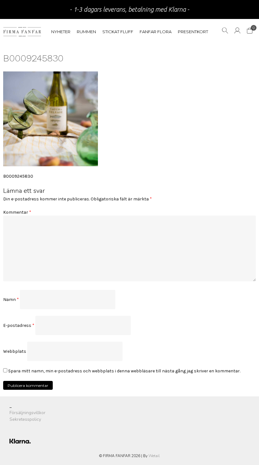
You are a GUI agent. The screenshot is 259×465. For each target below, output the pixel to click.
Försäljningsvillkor (27, 413)
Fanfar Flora (156, 31)
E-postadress (18, 325)
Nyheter (60, 31)
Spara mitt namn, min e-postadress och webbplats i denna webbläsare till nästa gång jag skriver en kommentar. (124, 371)
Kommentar (17, 212)
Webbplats (14, 351)
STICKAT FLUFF (117, 31)
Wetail (154, 455)
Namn (11, 299)
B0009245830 (18, 176)
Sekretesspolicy (25, 419)
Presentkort (193, 31)
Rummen (86, 31)
